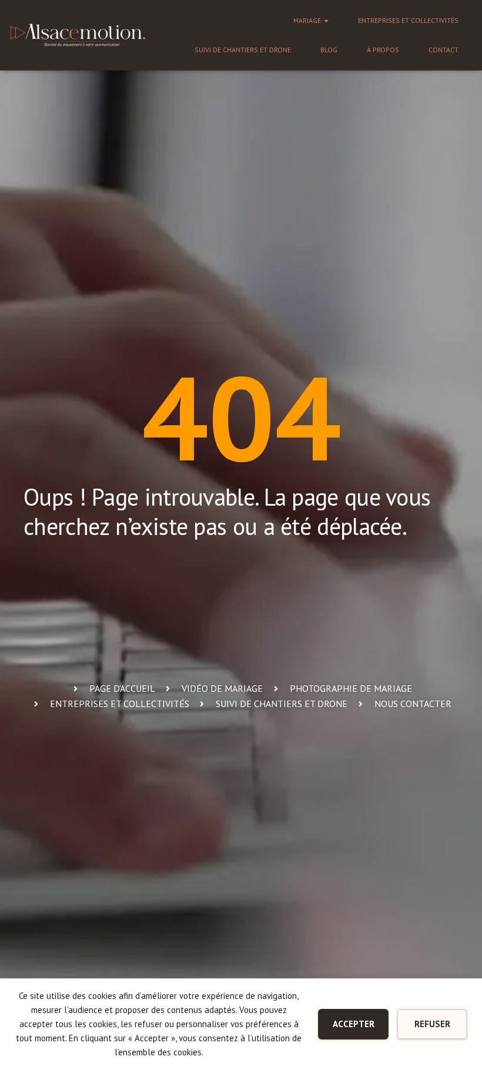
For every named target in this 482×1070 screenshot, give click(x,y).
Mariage (308, 20)
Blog (328, 49)
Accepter (353, 1023)
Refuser (432, 1023)
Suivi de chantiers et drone (243, 49)
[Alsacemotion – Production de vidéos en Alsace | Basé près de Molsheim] (78, 35)
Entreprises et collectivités (408, 20)
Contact (443, 49)
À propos (383, 49)
